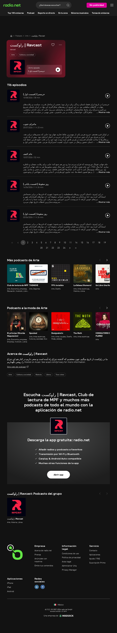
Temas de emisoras (100, 13)
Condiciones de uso (70, 554)
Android (10, 591)
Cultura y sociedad (26, 55)
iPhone (10, 583)
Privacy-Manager (69, 570)
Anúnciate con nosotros (41, 560)
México (60, 605)
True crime (60, 375)
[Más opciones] (60, 45)
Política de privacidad (71, 558)
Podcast (30, 13)
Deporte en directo (46, 13)
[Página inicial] (11, 36)
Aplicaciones (94, 555)
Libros (48, 375)
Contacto (93, 551)
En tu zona (63, 13)
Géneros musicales (79, 13)
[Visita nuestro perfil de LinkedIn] (37, 586)
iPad (9, 587)
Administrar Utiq (69, 566)
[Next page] (70, 248)
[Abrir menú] (112, 5)
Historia (39, 375)
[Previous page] (18, 242)
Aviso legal (66, 562)
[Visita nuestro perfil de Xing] (43, 586)
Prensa (38, 555)
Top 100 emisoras (16, 13)
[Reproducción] (58, 69)
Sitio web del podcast (16, 367)
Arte (13, 55)
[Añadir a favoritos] (53, 44)
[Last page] (75, 248)
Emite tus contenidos (44, 566)
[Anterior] (100, 259)
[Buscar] (68, 5)
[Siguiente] (107, 259)
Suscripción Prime (97, 563)
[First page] (12, 242)
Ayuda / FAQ (94, 559)
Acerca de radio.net (43, 551)
